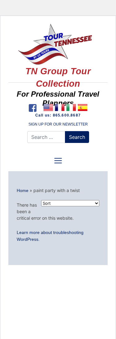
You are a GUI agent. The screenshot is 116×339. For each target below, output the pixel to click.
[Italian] (71, 107)
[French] (60, 107)
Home (22, 190)
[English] (48, 107)
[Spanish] (83, 107)
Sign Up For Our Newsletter (58, 124)
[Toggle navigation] (57, 161)
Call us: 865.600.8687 (58, 115)
